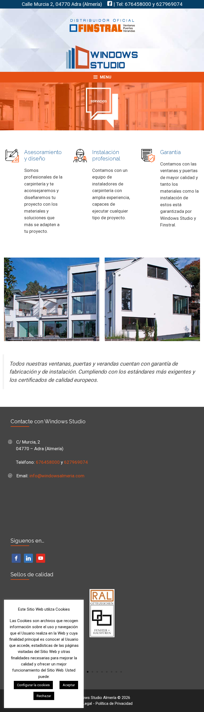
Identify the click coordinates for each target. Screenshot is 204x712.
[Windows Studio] (102, 56)
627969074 (169, 4)
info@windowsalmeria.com (56, 475)
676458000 (138, 4)
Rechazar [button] (44, 696)
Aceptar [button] (69, 685)
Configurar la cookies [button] (33, 685)
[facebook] (16, 558)
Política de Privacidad (114, 703)
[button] (87, 672)
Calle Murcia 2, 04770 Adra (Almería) (62, 4)
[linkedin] (28, 558)
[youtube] (40, 558)
